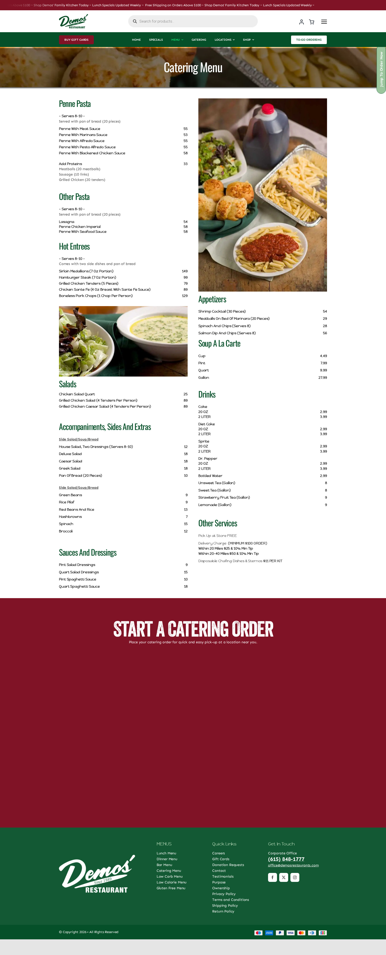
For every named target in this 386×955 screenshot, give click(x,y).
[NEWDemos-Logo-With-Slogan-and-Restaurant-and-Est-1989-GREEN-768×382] (73, 16)
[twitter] (283, 877)
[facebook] (272, 877)
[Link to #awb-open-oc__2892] (324, 22)
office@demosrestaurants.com (293, 865)
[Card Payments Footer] (290, 932)
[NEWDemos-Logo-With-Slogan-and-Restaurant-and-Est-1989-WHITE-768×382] (97, 856)
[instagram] (294, 877)
